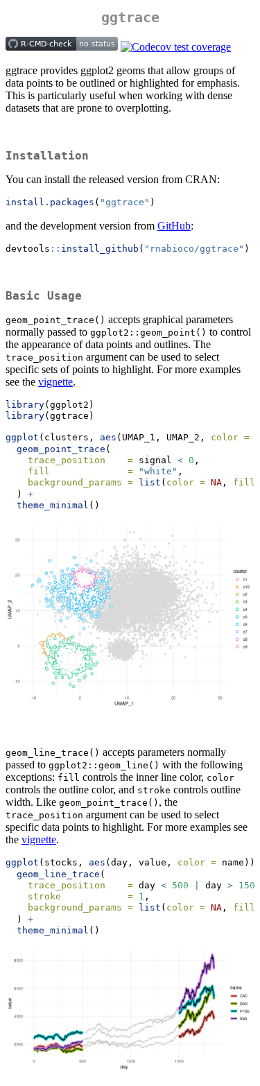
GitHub (174, 226)
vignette (55, 382)
